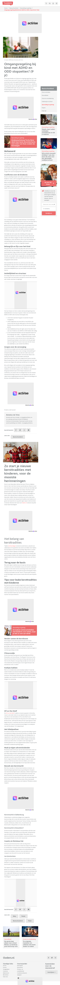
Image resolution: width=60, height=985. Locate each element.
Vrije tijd (44, 111)
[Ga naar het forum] (49, 3)
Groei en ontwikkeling (29, 939)
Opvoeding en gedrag (25, 8)
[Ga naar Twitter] (52, 957)
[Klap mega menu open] (56, 3)
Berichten (5, 975)
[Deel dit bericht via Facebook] (16, 430)
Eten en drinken (46, 92)
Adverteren (6, 973)
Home (6, 8)
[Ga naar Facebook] (48, 957)
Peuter (23, 916)
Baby (14, 916)
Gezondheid (7, 939)
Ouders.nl (24, 502)
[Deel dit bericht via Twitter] (20, 430)
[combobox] (49, 204)
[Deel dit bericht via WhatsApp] (24, 430)
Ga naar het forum (48, 183)
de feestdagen (12, 546)
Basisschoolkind (13, 8)
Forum (5, 967)
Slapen (43, 107)
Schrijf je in (49, 213)
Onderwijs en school (47, 101)
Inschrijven (51, 972)
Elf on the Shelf (10, 713)
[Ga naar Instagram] (55, 957)
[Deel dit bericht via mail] (28, 430)
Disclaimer (20, 967)
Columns (5, 971)
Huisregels (20, 965)
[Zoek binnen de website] (46, 3)
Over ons (5, 976)
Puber (30, 921)
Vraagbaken (6, 969)
